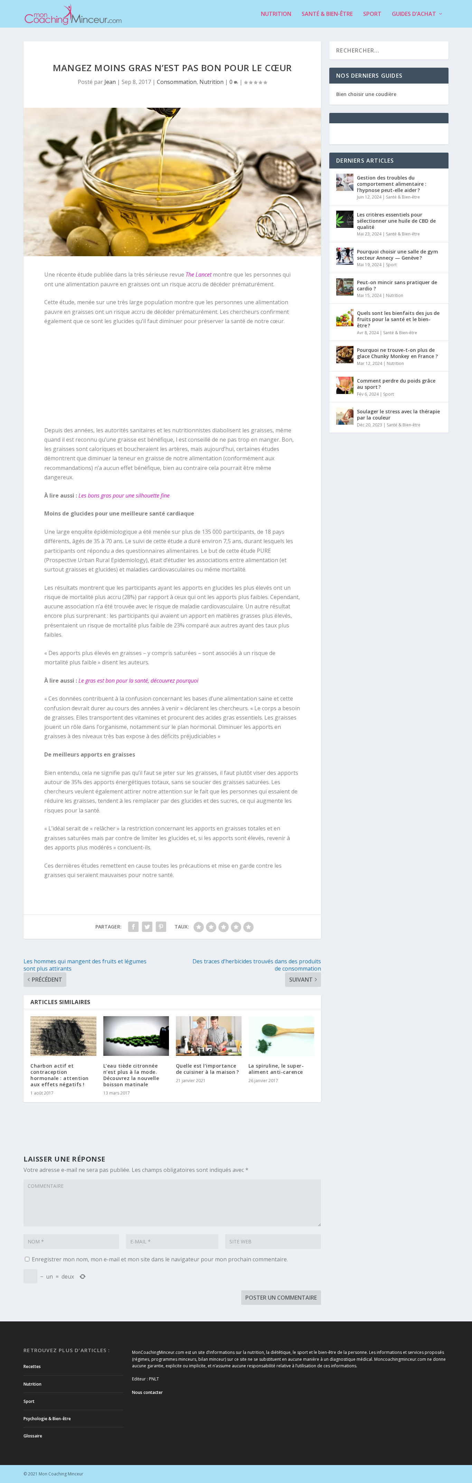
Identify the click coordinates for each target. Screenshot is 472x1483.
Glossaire (32, 1436)
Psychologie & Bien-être (47, 1419)
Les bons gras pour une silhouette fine (124, 495)
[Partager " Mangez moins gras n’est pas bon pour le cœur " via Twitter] (147, 927)
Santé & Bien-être (327, 14)
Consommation (177, 82)
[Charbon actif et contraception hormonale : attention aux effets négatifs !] (63, 1036)
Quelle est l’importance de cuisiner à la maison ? (207, 1068)
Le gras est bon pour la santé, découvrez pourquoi (138, 680)
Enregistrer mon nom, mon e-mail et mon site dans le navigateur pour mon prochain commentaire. (160, 1259)
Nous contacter (147, 1392)
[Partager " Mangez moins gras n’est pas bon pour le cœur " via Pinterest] (161, 927)
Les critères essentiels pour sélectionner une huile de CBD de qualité (396, 220)
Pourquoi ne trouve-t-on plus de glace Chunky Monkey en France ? (397, 353)
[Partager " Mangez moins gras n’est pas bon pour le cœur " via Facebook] (133, 927)
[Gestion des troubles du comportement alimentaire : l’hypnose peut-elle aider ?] (344, 182)
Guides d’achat (414, 14)
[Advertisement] (98, 378)
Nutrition (276, 14)
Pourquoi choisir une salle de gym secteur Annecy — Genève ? (397, 254)
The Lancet (198, 274)
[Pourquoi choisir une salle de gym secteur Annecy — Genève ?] (344, 256)
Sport (372, 14)
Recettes (32, 1366)
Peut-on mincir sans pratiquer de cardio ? (397, 285)
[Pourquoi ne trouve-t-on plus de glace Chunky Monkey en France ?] (344, 354)
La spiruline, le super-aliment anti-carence (276, 1068)
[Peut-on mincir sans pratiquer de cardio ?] (344, 287)
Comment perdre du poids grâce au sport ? (396, 383)
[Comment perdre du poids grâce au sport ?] (344, 385)
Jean (110, 82)
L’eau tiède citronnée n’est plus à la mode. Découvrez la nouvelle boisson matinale (131, 1075)
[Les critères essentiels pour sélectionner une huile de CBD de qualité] (344, 219)
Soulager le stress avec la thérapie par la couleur (398, 414)
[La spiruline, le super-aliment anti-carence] (281, 1036)
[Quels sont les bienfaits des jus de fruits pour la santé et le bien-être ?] (344, 317)
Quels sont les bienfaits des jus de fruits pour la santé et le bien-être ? (398, 319)
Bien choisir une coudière (366, 94)
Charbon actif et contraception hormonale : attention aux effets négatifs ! (59, 1075)
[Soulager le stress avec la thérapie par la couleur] (344, 416)
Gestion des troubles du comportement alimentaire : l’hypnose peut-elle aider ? (391, 183)
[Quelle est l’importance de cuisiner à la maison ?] (209, 1036)
